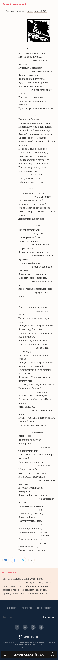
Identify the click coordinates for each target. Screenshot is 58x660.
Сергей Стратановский (14, 4)
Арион (30, 11)
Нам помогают (43, 608)
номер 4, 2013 (40, 11)
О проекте (12, 608)
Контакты (27, 608)
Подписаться (49, 617)
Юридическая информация (29, 648)
